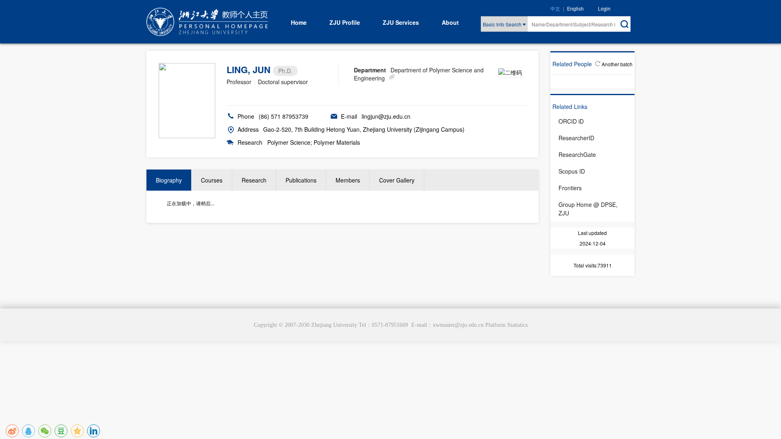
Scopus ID (571, 171)
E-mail (349, 116)
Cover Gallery (396, 180)
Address (248, 129)
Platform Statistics (506, 325)
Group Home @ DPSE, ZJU (587, 208)
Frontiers (570, 188)
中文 (555, 9)
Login (604, 8)
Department (370, 70)
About (450, 22)
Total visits (585, 265)
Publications (301, 180)
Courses (212, 180)
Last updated (592, 232)
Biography (169, 180)
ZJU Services (401, 22)
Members (348, 180)
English (575, 9)
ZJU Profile (344, 22)
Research (250, 142)
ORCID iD (571, 121)
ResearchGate (577, 154)
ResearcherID (576, 138)
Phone (246, 116)
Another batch (617, 64)
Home (299, 22)
